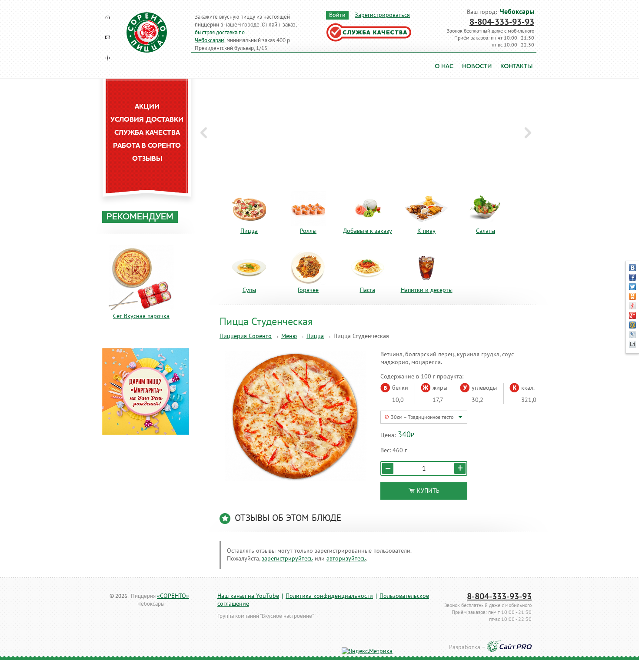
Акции (147, 106)
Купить (428, 490)
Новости (477, 66)
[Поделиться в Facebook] (632, 277)
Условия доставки (146, 119)
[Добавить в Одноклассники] (632, 296)
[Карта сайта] (107, 57)
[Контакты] (107, 37)
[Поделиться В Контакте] (632, 267)
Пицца (315, 336)
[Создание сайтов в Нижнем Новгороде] (509, 647)
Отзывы (147, 159)
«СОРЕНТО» (173, 596)
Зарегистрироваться (382, 15)
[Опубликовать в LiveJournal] (632, 334)
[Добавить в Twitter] (632, 286)
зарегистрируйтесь (287, 558)
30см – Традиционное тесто (422, 417)
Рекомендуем (139, 217)
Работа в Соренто (147, 146)
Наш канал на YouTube (248, 596)
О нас (444, 66)
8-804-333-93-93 (501, 22)
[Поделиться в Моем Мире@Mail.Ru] (632, 325)
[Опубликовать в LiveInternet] (632, 344)
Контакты (516, 66)
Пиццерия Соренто (246, 336)
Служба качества (147, 132)
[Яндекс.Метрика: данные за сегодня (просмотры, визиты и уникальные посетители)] (367, 651)
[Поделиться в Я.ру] (632, 305)
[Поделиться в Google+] (632, 315)
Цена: (388, 435)
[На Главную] (107, 17)
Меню (289, 336)
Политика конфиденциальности (329, 596)
